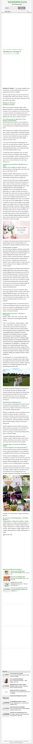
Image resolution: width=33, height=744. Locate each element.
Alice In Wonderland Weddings (16, 679)
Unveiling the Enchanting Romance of (18, 712)
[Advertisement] (16, 30)
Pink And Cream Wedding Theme (18, 576)
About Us (6, 741)
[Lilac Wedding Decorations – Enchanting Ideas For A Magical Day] (6, 702)
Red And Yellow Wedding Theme (18, 571)
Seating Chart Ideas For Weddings (17, 707)
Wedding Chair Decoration (16, 582)
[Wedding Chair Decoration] (7, 586)
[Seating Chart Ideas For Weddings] (6, 708)
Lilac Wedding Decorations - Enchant (18, 701)
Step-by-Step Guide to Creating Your (18, 690)
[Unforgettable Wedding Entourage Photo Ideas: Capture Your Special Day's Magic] (6, 698)
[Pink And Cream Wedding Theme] (6, 580)
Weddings (9, 49)
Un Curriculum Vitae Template (16, 673)
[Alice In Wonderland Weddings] (6, 682)
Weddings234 (17, 2)
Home (4, 49)
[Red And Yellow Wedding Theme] (7, 574)
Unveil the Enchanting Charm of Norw (19, 588)
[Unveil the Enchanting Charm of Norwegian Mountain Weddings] (6, 589)
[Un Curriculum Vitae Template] (6, 674)
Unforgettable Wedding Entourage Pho (18, 695)
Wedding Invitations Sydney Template (18, 684)
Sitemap (20, 741)
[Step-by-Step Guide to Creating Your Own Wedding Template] (6, 694)
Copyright (16, 741)
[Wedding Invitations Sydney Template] (6, 685)
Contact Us (11, 741)
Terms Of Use (25, 741)
